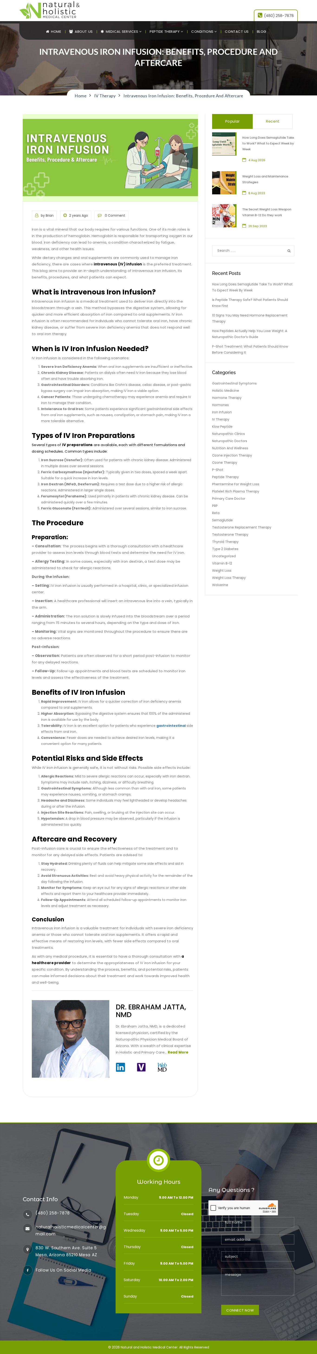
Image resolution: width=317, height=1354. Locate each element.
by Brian (47, 215)
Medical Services (122, 31)
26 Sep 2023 (257, 226)
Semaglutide (222, 520)
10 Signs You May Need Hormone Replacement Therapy (250, 318)
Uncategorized (224, 556)
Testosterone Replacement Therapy (241, 527)
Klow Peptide (222, 426)
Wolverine (220, 585)
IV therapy (220, 419)
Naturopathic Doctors (229, 441)
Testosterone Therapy (230, 534)
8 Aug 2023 (256, 193)
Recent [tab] (272, 121)
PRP (215, 505)
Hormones (220, 405)
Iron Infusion (222, 412)
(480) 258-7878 (279, 15)
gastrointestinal (171, 725)
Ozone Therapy (224, 462)
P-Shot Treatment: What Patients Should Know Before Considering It (250, 349)
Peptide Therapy (225, 477)
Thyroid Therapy (225, 541)
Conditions (202, 31)
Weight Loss (221, 570)
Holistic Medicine (225, 390)
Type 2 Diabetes (225, 549)
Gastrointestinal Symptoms (234, 383)
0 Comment (114, 215)
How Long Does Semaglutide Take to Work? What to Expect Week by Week (268, 143)
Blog (261, 31)
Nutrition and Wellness (230, 448)
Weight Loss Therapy (229, 577)
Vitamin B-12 (222, 563)
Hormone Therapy (227, 397)
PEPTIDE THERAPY (165, 31)
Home (55, 31)
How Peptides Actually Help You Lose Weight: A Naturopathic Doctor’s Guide (249, 334)
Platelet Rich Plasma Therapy (235, 491)
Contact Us (237, 31)
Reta (216, 513)
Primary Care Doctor (228, 498)
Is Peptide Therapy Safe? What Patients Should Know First (250, 302)
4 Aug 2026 (256, 160)
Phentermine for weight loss (235, 484)
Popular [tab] (232, 121)
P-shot (217, 469)
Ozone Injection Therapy (232, 455)
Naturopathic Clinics (228, 433)
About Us (83, 31)
